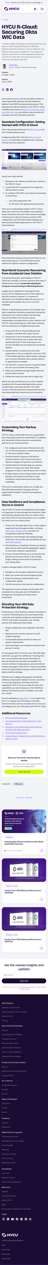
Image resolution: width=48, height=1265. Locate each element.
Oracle (4, 1108)
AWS (7, 531)
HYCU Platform (8, 1003)
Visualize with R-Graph (11, 1007)
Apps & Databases (9, 1099)
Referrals (5, 1150)
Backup (5, 1030)
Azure (12, 531)
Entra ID (5, 1089)
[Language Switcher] (36, 9)
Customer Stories (9, 1196)
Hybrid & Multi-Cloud (10, 1043)
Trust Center (6, 1250)
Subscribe (24, 981)
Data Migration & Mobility (12, 1034)
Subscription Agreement (29, 987)
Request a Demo (8, 1178)
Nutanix (5, 1067)
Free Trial (5, 1173)
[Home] (12, 9)
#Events (18, 784)
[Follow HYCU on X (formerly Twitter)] (3, 1219)
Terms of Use (6, 1254)
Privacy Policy (25, 989)
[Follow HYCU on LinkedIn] (8, 1219)
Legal (3, 1245)
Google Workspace (9, 1085)
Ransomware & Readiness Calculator (16, 1209)
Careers (5, 1123)
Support (5, 1191)
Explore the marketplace (11, 1182)
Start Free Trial (24, 772)
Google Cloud (21, 531)
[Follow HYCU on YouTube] (12, 1219)
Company (6, 1118)
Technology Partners (10, 1136)
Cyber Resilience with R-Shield (14, 1012)
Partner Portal (7, 1158)
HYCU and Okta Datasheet (16, 718)
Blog (6, 20)
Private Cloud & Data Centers (14, 1062)
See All (4, 1094)
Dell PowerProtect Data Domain (14, 1071)
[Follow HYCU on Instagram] (21, 1219)
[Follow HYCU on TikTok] (30, 1219)
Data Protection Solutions (12, 1026)
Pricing (4, 1021)
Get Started (6, 1169)
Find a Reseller (7, 1145)
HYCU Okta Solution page (16, 733)
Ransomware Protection (11, 1048)
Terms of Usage (41, 987)
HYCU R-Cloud (34, 129)
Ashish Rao (13, 65)
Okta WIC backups (13, 542)
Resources (6, 1187)
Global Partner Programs (12, 1132)
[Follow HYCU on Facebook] (17, 1219)
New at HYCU (7, 1200)
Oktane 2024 (22, 698)
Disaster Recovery (9, 1039)
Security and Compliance (12, 1052)
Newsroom (6, 1127)
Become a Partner (9, 1154)
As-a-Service (7, 1081)
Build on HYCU (7, 1016)
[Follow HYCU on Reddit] (26, 1219)
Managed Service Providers (13, 1141)
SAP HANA (6, 1103)
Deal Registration (9, 1163)
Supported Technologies (11, 1056)
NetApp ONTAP (8, 1075)
